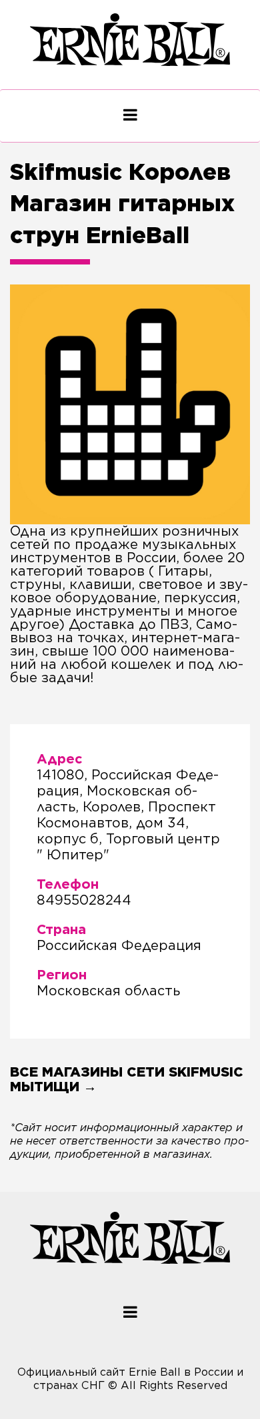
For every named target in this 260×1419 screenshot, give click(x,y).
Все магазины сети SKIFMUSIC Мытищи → (126, 1079)
